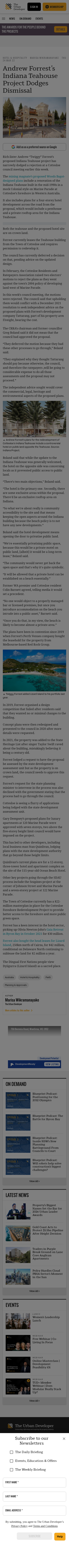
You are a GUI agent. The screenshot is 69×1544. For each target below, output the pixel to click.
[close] (64, 1438)
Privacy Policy (19, 1526)
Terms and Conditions (45, 1526)
